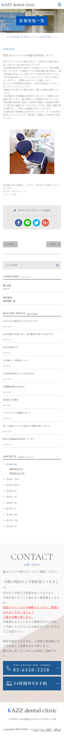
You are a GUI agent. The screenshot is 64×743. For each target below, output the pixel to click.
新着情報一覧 (18, 37)
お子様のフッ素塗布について (16, 360)
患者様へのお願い (11, 400)
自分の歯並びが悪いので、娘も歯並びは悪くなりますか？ (28, 334)
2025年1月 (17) (17, 473)
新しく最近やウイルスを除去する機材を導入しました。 (27, 426)
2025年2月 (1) (16, 469)
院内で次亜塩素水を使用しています (18, 439)
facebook (18, 222)
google (45, 222)
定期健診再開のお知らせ (14, 387)
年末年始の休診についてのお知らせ (18, 373)
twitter (36, 222)
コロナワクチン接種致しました (17, 413)
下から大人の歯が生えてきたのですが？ (20, 321)
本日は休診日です (11, 347)
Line (27, 222)
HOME (9, 37)
